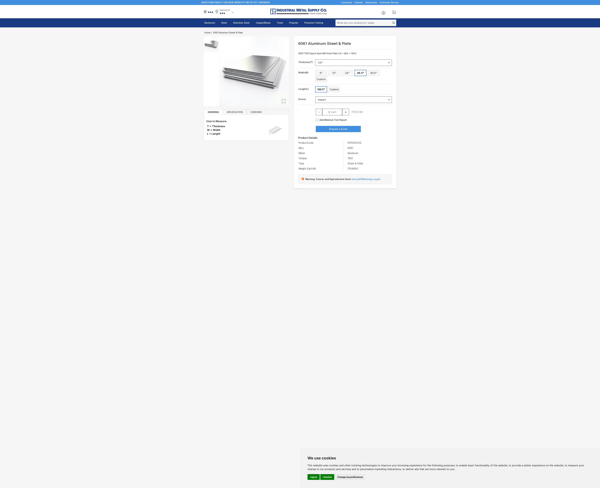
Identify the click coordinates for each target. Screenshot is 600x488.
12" (334, 73)
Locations (346, 2)
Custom (321, 79)
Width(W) (303, 72)
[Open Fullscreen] (283, 100)
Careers (358, 2)
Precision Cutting (313, 22)
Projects (293, 22)
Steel (224, 22)
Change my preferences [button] (350, 477)
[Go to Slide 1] (211, 44)
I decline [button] (327, 477)
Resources (371, 2)
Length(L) (303, 89)
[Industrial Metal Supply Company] (300, 11)
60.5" (373, 73)
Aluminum (209, 22)
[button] (254, 71)
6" (321, 73)
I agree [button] (313, 477)
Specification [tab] (235, 112)
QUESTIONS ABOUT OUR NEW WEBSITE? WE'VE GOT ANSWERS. (235, 2)
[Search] (393, 23)
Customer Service (389, 2)
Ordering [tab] (213, 112)
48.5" (360, 73)
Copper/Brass (263, 22)
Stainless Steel (241, 22)
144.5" (321, 89)
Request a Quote (338, 129)
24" (347, 73)
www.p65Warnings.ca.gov (365, 179)
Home (207, 32)
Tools (280, 22)
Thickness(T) (305, 62)
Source (302, 99)
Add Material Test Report (333, 120)
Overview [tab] (256, 112)
